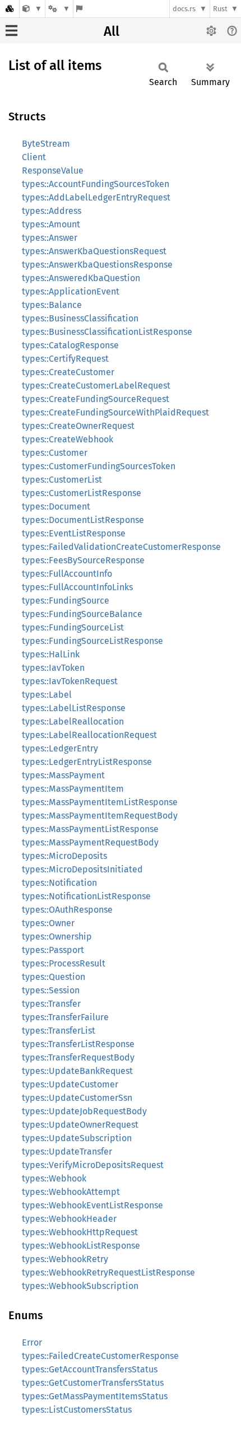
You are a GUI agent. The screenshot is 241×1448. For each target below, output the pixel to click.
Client (34, 157)
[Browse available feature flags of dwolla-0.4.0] (79, 8)
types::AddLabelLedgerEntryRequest (96, 197)
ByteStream (46, 143)
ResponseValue (53, 170)
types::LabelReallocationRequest (89, 735)
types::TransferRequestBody (78, 1057)
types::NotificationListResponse (86, 896)
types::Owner (48, 923)
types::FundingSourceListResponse (92, 641)
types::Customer (54, 452)
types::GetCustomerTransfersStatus (93, 1382)
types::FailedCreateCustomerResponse (100, 1356)
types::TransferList (58, 1030)
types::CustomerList (62, 479)
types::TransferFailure (65, 1017)
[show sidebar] (11, 30)
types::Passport (53, 950)
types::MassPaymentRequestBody (90, 842)
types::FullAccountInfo (67, 573)
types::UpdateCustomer (70, 1084)
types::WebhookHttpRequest (80, 1232)
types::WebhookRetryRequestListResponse (108, 1272)
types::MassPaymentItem (73, 788)
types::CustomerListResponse (81, 493)
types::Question (53, 976)
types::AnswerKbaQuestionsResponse (97, 264)
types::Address (51, 210)
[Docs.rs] (9, 8)
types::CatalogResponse (70, 345)
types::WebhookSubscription (80, 1286)
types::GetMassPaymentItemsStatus (95, 1396)
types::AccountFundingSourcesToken (95, 184)
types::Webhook (54, 1178)
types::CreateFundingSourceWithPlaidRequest (115, 412)
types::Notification (59, 882)
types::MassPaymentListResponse (90, 829)
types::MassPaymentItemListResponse (100, 802)
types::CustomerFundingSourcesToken (98, 466)
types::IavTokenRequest (70, 681)
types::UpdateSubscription (77, 1138)
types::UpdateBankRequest (77, 1071)
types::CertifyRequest (65, 358)
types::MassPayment (63, 775)
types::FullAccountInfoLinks (77, 587)
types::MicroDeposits (64, 856)
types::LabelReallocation (73, 721)
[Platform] (58, 8)
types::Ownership (57, 936)
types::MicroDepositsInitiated (82, 869)
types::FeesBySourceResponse (83, 560)
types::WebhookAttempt (71, 1192)
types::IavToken (53, 667)
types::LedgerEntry (60, 748)
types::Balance (52, 305)
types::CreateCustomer (68, 372)
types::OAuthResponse (67, 909)
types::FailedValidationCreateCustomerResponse (121, 546)
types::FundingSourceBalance (82, 614)
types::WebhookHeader (69, 1218)
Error (32, 1342)
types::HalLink (51, 654)
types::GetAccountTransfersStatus (89, 1369)
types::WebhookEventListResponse (92, 1205)
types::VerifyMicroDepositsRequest (93, 1165)
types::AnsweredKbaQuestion (81, 278)
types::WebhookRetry (65, 1259)
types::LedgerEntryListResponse (87, 761)
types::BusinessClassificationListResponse (107, 331)
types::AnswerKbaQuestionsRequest (94, 251)
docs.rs (184, 8)
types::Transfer (51, 1003)
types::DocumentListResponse (83, 520)
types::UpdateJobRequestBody (84, 1111)
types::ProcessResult (63, 963)
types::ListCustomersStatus (77, 1409)
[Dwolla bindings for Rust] (32, 8)
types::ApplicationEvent (70, 291)
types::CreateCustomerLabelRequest (96, 385)
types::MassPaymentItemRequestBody (100, 815)
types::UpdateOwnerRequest (80, 1124)
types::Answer (49, 237)
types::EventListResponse (74, 533)
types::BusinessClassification (80, 318)
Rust (220, 8)
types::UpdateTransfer (67, 1151)
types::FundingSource (65, 600)
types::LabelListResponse (74, 708)
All (111, 31)
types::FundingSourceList (73, 627)
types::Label (47, 694)
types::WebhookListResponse (81, 1245)
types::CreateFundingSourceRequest (95, 399)
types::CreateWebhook (67, 439)
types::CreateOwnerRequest (78, 426)
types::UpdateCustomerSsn (77, 1097)
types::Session (51, 990)
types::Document (56, 506)
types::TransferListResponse (78, 1044)
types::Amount (51, 224)
